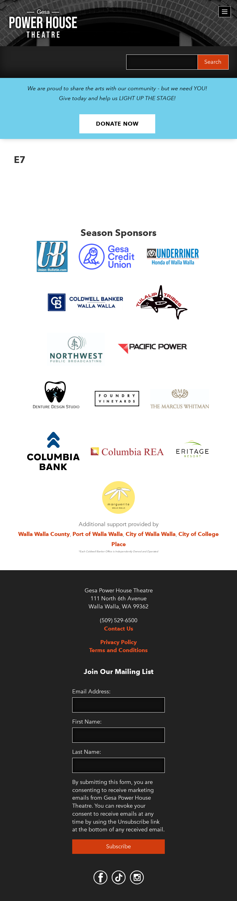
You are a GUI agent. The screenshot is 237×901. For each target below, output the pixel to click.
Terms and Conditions (118, 650)
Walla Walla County (44, 534)
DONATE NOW (117, 123)
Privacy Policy (118, 642)
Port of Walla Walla (98, 534)
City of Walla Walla (151, 534)
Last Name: (86, 752)
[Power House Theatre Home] (43, 14)
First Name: (87, 721)
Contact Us (118, 628)
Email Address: (91, 691)
